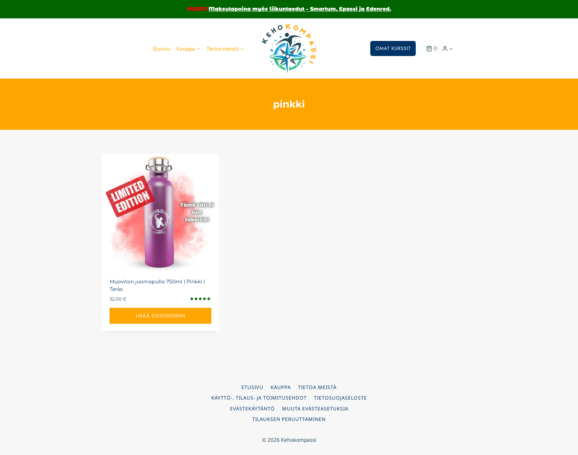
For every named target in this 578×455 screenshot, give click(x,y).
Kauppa (281, 387)
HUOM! (197, 9)
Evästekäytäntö (252, 408)
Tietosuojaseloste (340, 397)
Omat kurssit (393, 48)
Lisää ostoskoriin (160, 315)
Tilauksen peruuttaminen (289, 419)
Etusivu (161, 48)
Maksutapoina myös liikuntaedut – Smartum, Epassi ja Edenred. (300, 9)
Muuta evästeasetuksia (315, 408)
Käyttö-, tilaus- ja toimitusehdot (259, 397)
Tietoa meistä (317, 387)
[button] (451, 48)
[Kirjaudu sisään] (447, 48)
